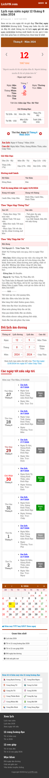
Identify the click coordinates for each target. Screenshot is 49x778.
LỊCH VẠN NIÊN (20, 19)
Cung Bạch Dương (13, 679)
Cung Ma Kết (32, 701)
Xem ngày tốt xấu (11, 726)
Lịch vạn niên (10, 720)
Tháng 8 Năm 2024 (28, 133)
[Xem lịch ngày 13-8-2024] (40, 134)
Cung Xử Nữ (32, 690)
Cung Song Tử (11, 685)
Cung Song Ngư (33, 707)
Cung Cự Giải (32, 685)
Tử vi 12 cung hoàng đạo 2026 (17, 643)
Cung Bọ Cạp (32, 696)
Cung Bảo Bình (12, 707)
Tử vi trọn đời (9, 748)
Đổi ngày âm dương (13, 653)
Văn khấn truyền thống (14, 767)
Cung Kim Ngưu (33, 679)
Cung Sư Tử (10, 690)
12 (24, 54)
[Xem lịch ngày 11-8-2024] (8, 134)
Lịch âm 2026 (11, 638)
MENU (41, 3)
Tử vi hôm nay (10, 736)
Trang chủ (7, 19)
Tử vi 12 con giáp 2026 (14, 648)
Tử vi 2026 (8, 739)
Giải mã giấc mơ (12, 658)
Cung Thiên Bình (13, 696)
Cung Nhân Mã (12, 701)
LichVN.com (9, 4)
